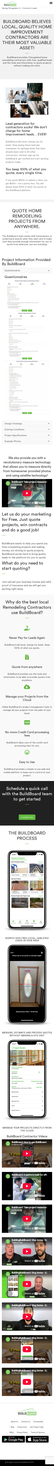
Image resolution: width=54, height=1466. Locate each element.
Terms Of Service (38, 1432)
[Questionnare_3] (27, 296)
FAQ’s (11, 1432)
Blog (12, 1427)
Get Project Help (36, 1427)
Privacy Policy (22, 1432)
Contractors (22, 1427)
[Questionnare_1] (27, 387)
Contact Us (25, 1421)
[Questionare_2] (27, 336)
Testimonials (38, 1421)
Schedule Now (27, 817)
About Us (14, 1421)
